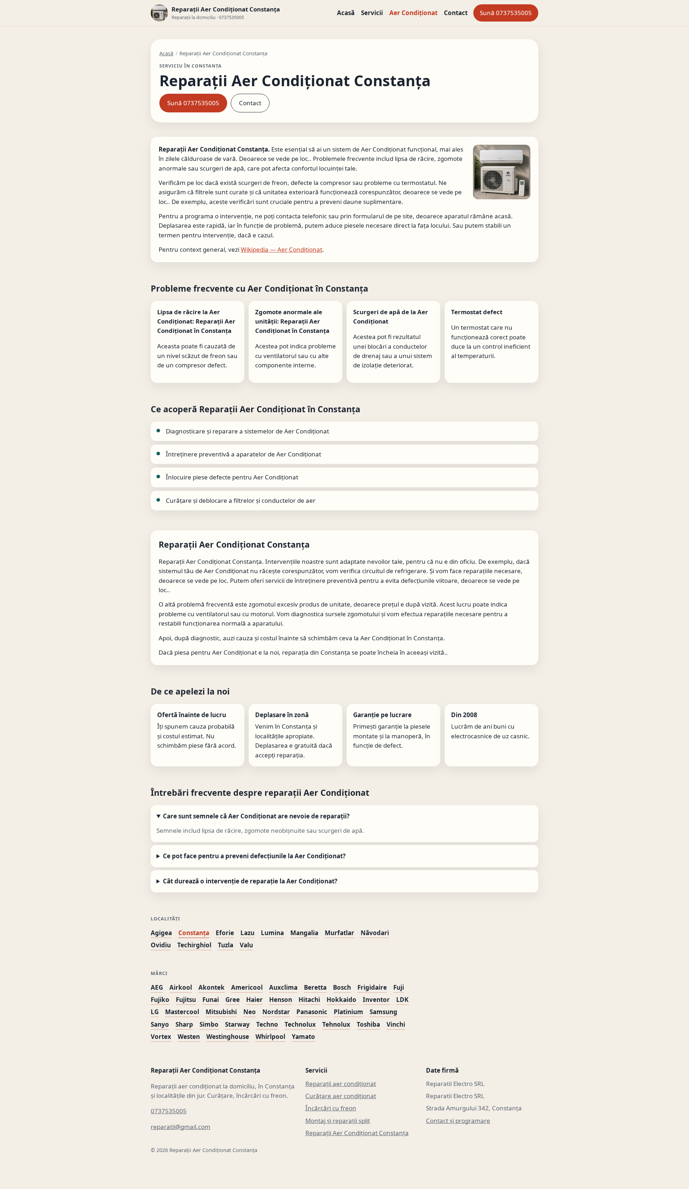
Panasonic (311, 1012)
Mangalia (304, 933)
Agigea (161, 933)
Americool (247, 987)
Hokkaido (341, 999)
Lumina (272, 933)
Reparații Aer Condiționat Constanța (357, 1133)
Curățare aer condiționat (340, 1096)
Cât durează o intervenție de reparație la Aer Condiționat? (250, 881)
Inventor (376, 999)
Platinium (348, 1012)
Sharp (184, 1024)
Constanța (193, 933)
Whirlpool (270, 1036)
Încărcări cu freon (330, 1108)
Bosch (342, 987)
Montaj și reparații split (337, 1120)
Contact (456, 13)
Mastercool (182, 1012)
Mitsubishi (221, 1012)
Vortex (161, 1036)
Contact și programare (458, 1120)
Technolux (300, 1024)
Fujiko (160, 999)
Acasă (346, 13)
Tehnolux (336, 1024)
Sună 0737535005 (506, 13)
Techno (267, 1024)
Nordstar (276, 1012)
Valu (246, 945)
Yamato (303, 1036)
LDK (402, 999)
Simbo (209, 1024)
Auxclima (283, 987)
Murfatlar (339, 933)
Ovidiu (161, 945)
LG (155, 1012)
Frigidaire (372, 987)
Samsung (383, 1012)
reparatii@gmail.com (180, 1127)
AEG (157, 987)
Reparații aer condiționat (340, 1083)
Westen (189, 1036)
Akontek (211, 987)
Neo (249, 1012)
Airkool (180, 987)
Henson (280, 999)
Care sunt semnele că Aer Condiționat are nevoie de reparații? (256, 816)
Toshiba (368, 1024)
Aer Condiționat (413, 13)
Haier (254, 999)
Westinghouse (227, 1036)
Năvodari (375, 933)
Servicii (372, 13)
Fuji (398, 987)
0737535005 (169, 1111)
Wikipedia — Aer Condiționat (281, 249)
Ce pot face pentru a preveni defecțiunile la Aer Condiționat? (254, 856)
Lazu (247, 933)
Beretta (315, 987)
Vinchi (395, 1024)
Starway (237, 1024)
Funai (210, 999)
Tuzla (225, 945)
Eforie (225, 933)
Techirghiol (194, 945)
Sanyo (160, 1024)
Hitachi (309, 999)
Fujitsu (186, 999)
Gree (232, 999)
